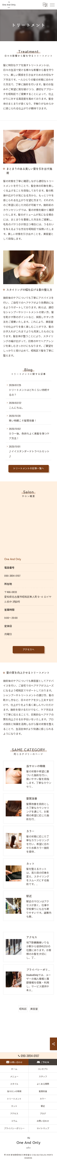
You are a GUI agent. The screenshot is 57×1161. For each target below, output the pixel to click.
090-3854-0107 (12, 575)
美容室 (34, 1009)
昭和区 (23, 1009)
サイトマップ (43, 1128)
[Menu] (52, 4)
